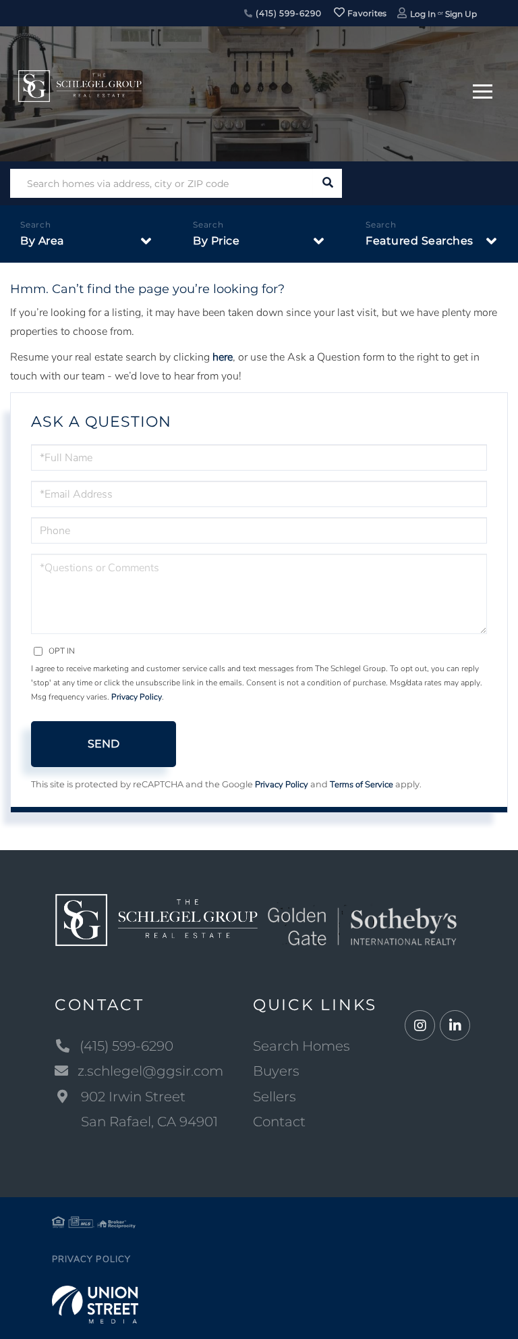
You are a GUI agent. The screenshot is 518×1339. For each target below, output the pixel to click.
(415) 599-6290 (287, 13)
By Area (42, 240)
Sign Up (461, 14)
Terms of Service (361, 785)
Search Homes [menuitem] (301, 1046)
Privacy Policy (136, 696)
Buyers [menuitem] (276, 1071)
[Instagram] (419, 1026)
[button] (327, 183)
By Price (216, 240)
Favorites (366, 13)
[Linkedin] (454, 1026)
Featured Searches (419, 240)
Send (103, 743)
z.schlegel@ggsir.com (150, 1071)
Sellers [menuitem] (274, 1096)
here (222, 357)
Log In (423, 14)
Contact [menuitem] (279, 1121)
